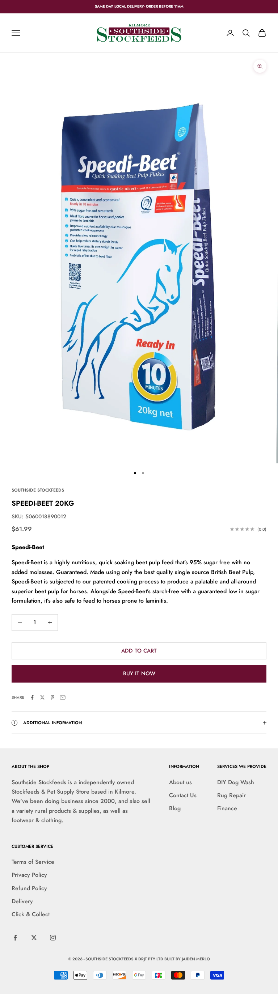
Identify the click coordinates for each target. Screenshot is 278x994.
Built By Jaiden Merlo (187, 959)
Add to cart (139, 651)
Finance (227, 808)
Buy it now (139, 673)
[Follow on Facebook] (15, 937)
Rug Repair (231, 795)
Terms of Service (33, 862)
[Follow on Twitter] (34, 937)
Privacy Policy (29, 875)
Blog (175, 808)
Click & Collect (31, 914)
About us (180, 782)
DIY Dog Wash (235, 782)
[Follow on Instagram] (52, 937)
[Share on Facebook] (32, 697)
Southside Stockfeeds (38, 490)
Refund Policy (29, 888)
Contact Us (183, 795)
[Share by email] (63, 697)
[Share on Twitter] (42, 697)
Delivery (22, 901)
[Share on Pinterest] (52, 697)
